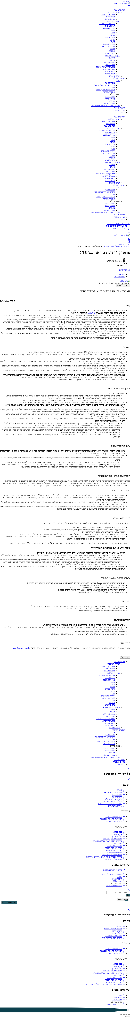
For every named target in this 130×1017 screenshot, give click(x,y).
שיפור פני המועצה (108, 46)
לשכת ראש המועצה (107, 24)
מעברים (112, 101)
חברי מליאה (110, 17)
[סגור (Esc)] (121, 1014)
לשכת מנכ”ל (110, 26)
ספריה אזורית (109, 103)
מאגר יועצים (110, 71)
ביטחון (112, 49)
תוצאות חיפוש (123, 899)
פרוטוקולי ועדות (108, 69)
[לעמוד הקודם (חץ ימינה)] (129, 1016)
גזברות (112, 30)
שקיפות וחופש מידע (112, 55)
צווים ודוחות (110, 65)
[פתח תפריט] (128, 6)
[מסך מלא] (126, 1014)
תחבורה (112, 51)
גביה (113, 33)
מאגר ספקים (110, 74)
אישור (119, 286)
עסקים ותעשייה (119, 110)
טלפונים (112, 58)
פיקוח (112, 39)
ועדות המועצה (109, 19)
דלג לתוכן (126, 1)
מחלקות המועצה (113, 21)
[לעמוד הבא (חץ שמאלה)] (126, 1016)
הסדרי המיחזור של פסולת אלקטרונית (105, 106)
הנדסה (112, 35)
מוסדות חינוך (110, 83)
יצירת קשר (121, 112)
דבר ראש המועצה (108, 14)
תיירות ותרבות (119, 108)
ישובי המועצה (114, 76)
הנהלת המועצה (114, 12)
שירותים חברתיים (108, 44)
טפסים (112, 60)
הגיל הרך (111, 87)
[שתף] (124, 1014)
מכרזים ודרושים (109, 62)
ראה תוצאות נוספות (9, 902)
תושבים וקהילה (119, 78)
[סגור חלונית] (122, 657)
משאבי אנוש (110, 53)
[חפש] (128, 895)
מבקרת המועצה (109, 28)
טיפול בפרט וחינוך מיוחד (105, 90)
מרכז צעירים (110, 96)
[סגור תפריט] (128, 768)
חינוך (113, 42)
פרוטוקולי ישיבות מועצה (105, 67)
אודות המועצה (119, 10)
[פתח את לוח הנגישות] (128, 1010)
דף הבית (127, 246)
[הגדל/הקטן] (129, 1014)
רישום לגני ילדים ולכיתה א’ (104, 85)
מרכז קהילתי (110, 99)
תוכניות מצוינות (109, 92)
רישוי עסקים (110, 37)
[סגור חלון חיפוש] (128, 779)
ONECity (92, 313)
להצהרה (126, 286)
